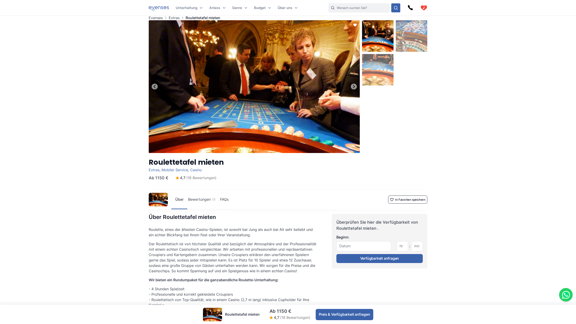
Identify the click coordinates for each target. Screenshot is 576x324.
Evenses (156, 18)
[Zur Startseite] (159, 8)
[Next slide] (354, 86)
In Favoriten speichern (410, 199)
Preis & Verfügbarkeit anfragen (344, 314)
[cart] (424, 7)
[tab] (251, 149)
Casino (196, 170)
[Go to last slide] (155, 86)
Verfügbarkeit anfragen (379, 258)
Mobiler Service (175, 170)
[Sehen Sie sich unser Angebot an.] (395, 7)
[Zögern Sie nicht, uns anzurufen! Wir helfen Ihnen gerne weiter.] (410, 7)
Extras (174, 18)
